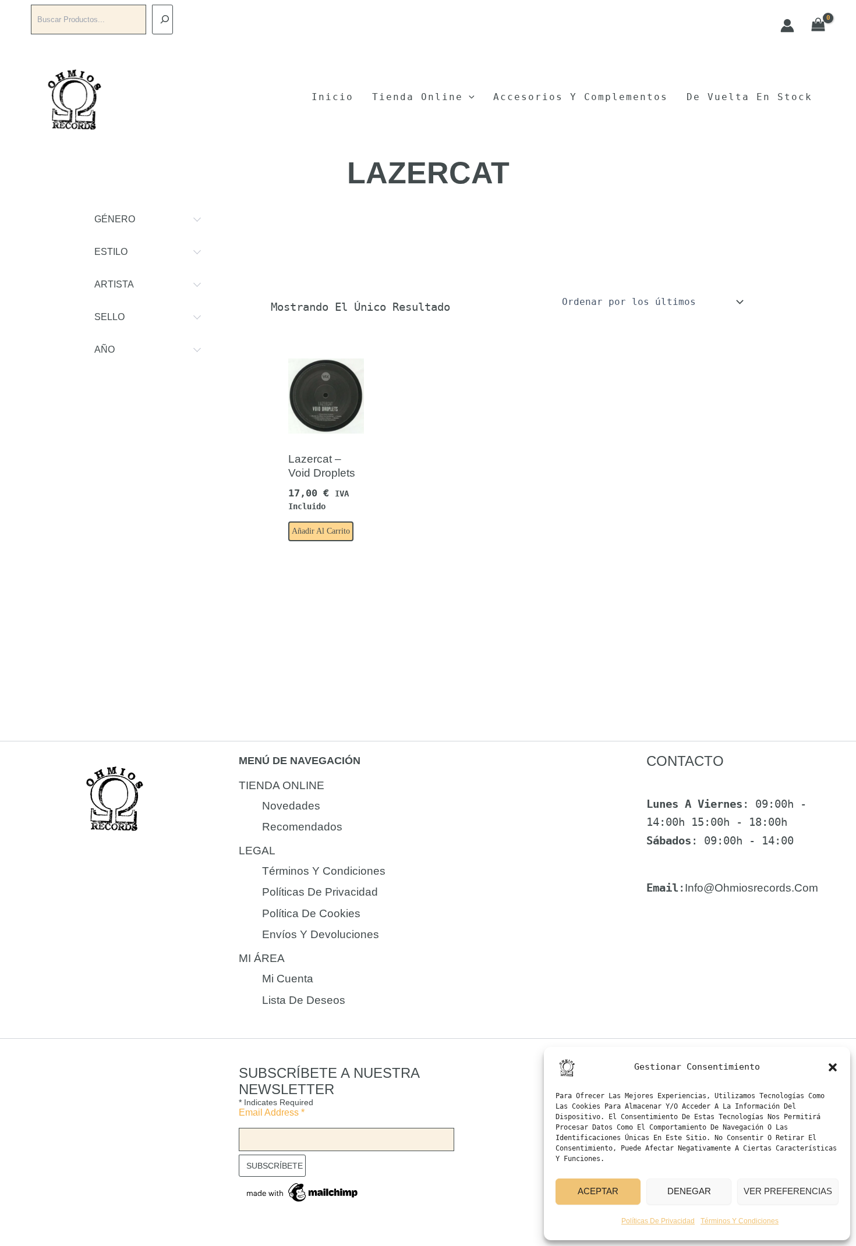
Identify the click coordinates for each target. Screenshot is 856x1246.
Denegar (689, 1191)
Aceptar (598, 1191)
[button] (833, 1067)
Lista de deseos (303, 1000)
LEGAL (257, 850)
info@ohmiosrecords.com (751, 888)
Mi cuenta (287, 978)
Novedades (291, 806)
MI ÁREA (262, 958)
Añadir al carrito (321, 531)
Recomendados (302, 827)
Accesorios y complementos (580, 96)
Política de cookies (311, 913)
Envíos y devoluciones (320, 934)
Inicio (332, 96)
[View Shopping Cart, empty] (818, 25)
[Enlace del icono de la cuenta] (787, 26)
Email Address (272, 1112)
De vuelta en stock (749, 96)
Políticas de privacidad (658, 1221)
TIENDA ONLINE (281, 785)
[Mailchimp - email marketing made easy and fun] (303, 1191)
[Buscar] (162, 19)
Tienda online (417, 96)
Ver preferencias (788, 1191)
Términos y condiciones (740, 1221)
